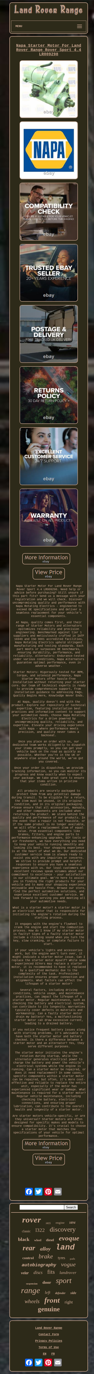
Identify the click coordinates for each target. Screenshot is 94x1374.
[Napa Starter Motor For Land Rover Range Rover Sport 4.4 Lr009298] (49, 89)
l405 (48, 1223)
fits (51, 1272)
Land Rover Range (48, 1328)
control (28, 1258)
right (69, 1302)
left (47, 1292)
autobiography (39, 1265)
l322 (40, 1230)
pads (72, 1258)
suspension (32, 1283)
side (73, 1293)
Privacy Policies (48, 1341)
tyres (61, 1258)
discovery (63, 1229)
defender (60, 1293)
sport (64, 1280)
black (23, 1239)
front (52, 1300)
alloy (45, 1249)
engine (60, 1222)
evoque (69, 1238)
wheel (37, 1240)
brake (46, 1256)
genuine (49, 1309)
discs (38, 1272)
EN (44, 1354)
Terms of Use (49, 1347)
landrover (68, 1272)
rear (29, 1248)
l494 (72, 1222)
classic (26, 1231)
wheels (32, 1301)
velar (25, 1273)
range (30, 1290)
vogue (68, 1264)
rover (31, 1219)
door (46, 1282)
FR (53, 1354)
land (65, 1247)
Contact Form (49, 1334)
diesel (50, 1240)
